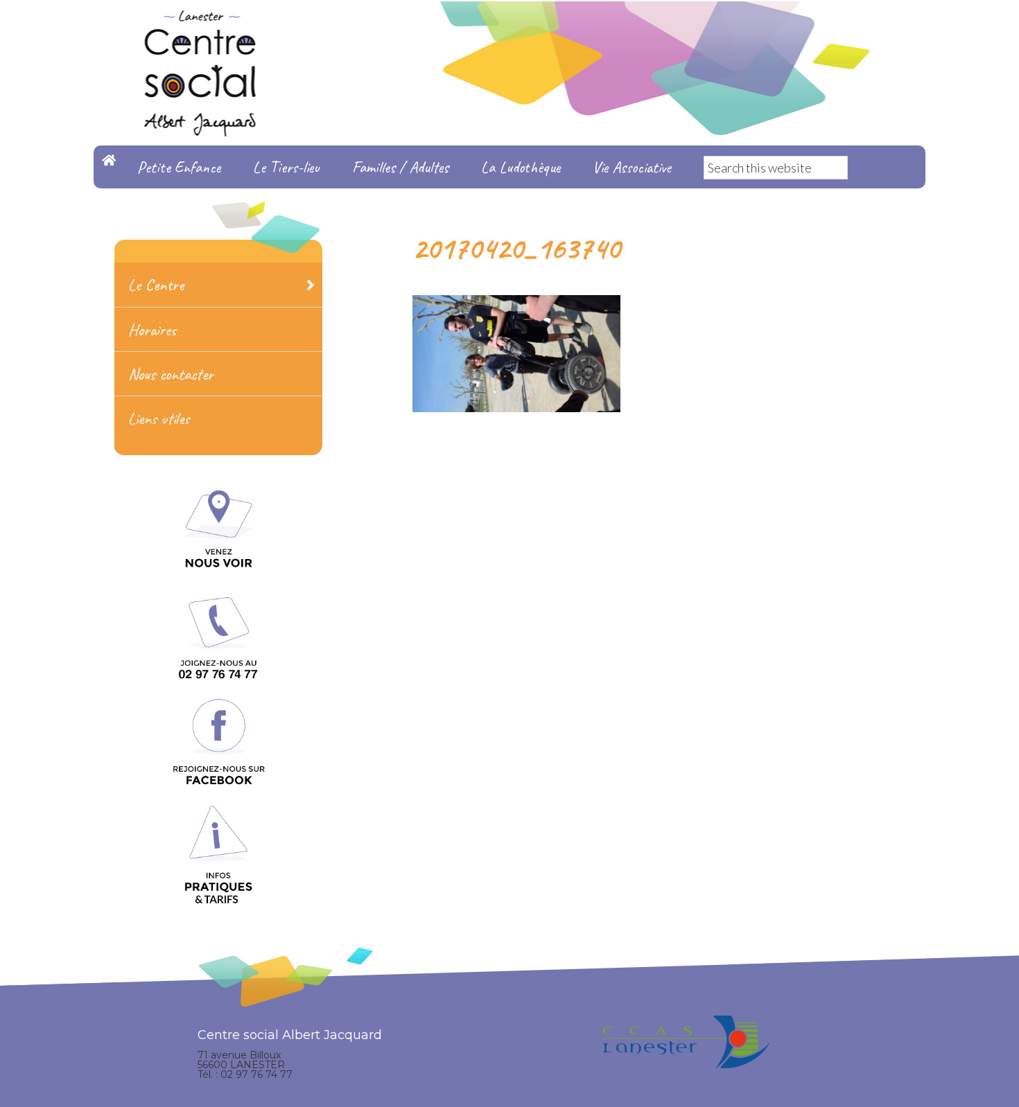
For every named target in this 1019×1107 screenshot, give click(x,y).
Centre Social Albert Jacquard (509, 27)
